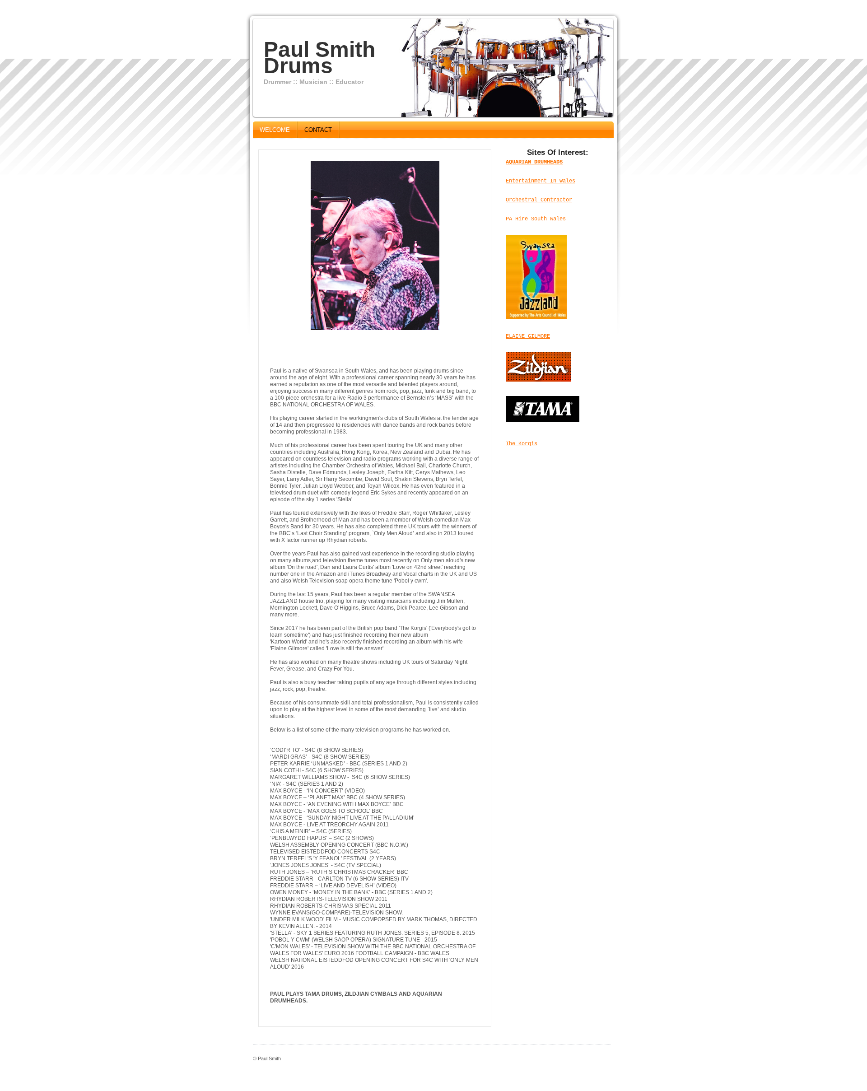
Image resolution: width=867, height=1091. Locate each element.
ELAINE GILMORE (528, 336)
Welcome (275, 129)
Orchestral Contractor (539, 200)
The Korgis (521, 444)
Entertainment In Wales (540, 181)
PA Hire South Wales (536, 219)
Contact (318, 129)
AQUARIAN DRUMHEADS (534, 162)
